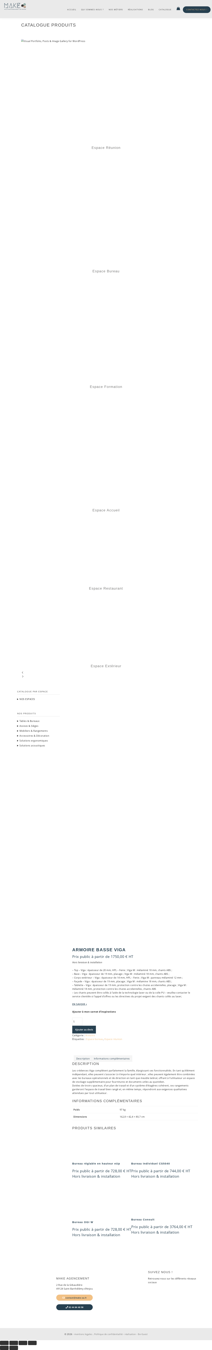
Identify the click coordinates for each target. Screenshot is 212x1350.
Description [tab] (83, 1058)
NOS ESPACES (27, 699)
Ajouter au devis (84, 1029)
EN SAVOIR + (79, 1004)
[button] (106, 673)
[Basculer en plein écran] (13, 1343)
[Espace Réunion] (106, 44)
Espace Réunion (106, 148)
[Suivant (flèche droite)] (13, 1348)
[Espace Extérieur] (73, 595)
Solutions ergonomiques (33, 740)
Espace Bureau (106, 271)
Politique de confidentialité (108, 1334)
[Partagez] (23, 1343)
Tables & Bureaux (29, 721)
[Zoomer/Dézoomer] (4, 1343)
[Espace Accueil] (99, 393)
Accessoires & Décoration (34, 735)
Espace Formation (106, 387)
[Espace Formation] (102, 278)
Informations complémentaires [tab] (112, 1058)
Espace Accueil (106, 510)
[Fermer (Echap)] (32, 1343)
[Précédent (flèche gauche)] (4, 1348)
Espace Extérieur (106, 666)
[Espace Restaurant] (44, 517)
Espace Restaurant (106, 588)
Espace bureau (94, 1039)
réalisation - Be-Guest (136, 1334)
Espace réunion (113, 1039)
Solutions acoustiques (32, 745)
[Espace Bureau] (79, 154)
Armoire (90, 1035)
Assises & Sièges (28, 726)
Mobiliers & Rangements (33, 730)
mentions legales (83, 1334)
